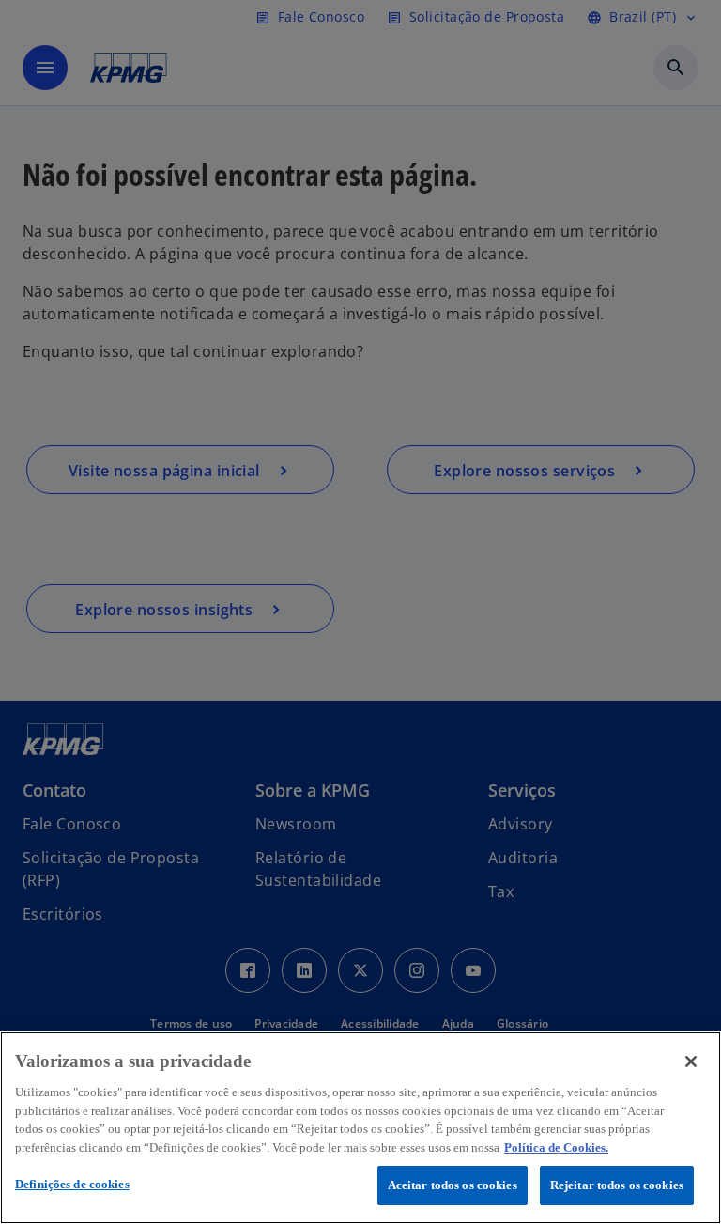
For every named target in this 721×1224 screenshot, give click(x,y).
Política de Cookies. (556, 1147)
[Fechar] (691, 1061)
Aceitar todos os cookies (452, 1185)
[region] (360, 1127)
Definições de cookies (72, 1184)
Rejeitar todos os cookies (616, 1185)
